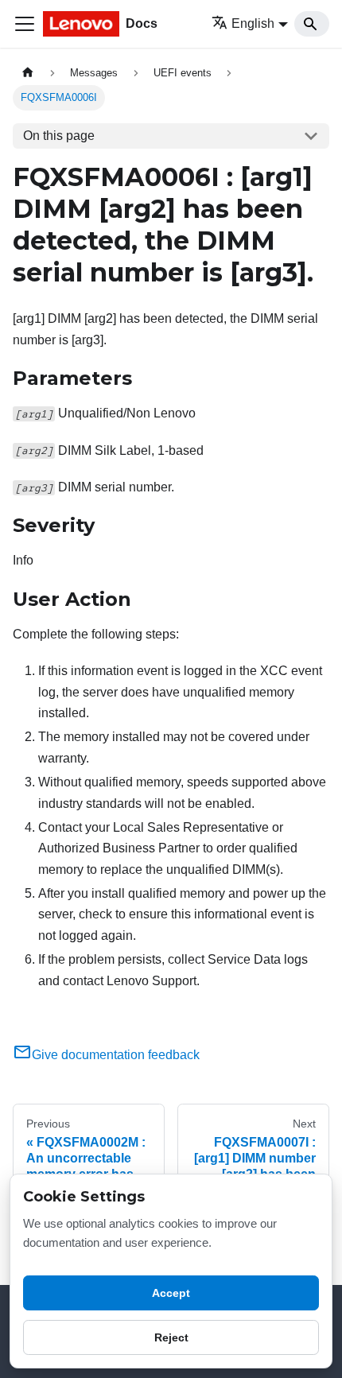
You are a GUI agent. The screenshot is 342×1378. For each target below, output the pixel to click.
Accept (171, 1293)
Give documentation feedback (116, 1055)
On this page (59, 135)
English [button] (252, 23)
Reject (171, 1337)
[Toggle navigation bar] (25, 24)
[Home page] (28, 72)
